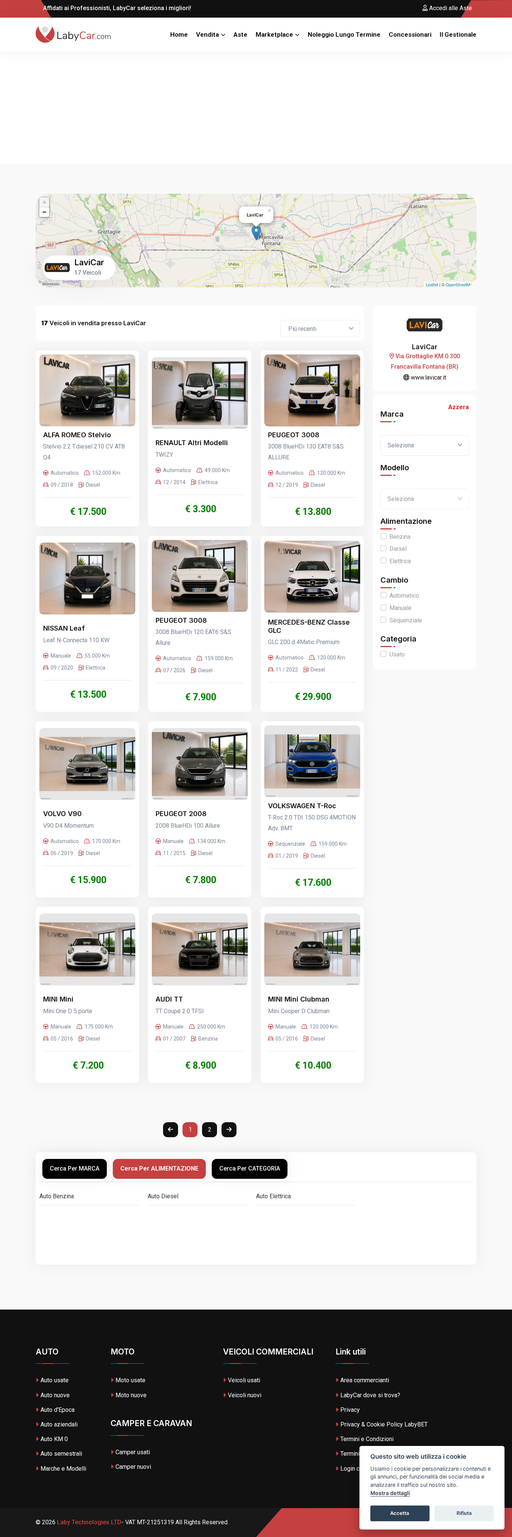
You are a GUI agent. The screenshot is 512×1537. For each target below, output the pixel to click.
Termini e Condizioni (367, 1439)
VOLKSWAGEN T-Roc (302, 806)
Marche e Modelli (63, 1468)
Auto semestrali (61, 1453)
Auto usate (54, 1380)
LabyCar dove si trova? (370, 1395)
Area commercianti (364, 1380)
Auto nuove (55, 1395)
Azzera (458, 407)
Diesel (398, 548)
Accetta (399, 1513)
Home (179, 34)
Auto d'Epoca (57, 1409)
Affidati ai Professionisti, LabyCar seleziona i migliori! (116, 8)
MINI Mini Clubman (298, 999)
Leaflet (432, 284)
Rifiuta (464, 1513)
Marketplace (274, 34)
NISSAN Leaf (64, 628)
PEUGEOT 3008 (293, 435)
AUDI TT (169, 999)
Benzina (399, 536)
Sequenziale (405, 620)
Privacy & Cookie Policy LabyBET (384, 1424)
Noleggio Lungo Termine (344, 34)
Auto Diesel (163, 1196)
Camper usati (132, 1452)
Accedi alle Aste (450, 8)
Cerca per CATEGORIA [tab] (249, 1168)
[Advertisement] (256, 107)
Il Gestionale (458, 34)
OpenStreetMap (460, 284)
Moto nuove (131, 1395)
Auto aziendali (59, 1424)
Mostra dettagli (390, 1493)
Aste (240, 34)
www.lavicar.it (427, 377)
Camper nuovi (133, 1466)
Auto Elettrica (273, 1196)
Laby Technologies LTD (88, 1522)
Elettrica (400, 561)
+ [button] (44, 202)
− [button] (44, 212)
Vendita (207, 34)
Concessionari (410, 34)
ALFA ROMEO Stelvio (77, 435)
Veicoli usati (244, 1380)
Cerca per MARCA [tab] (74, 1168)
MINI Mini (58, 999)
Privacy (350, 1409)
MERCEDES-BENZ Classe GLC (309, 626)
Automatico (404, 595)
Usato (397, 654)
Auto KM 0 (54, 1439)
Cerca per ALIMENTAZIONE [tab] (159, 1168)
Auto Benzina (56, 1196)
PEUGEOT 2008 (181, 814)
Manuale (400, 608)
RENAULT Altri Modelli (192, 443)
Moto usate (130, 1380)
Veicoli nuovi (244, 1395)
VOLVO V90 (62, 814)
